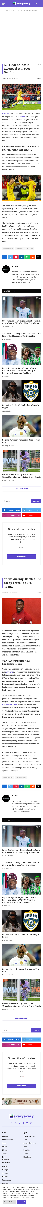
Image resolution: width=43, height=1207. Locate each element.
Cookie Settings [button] (9, 1202)
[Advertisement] (21, 36)
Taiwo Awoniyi (21, 777)
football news (8, 248)
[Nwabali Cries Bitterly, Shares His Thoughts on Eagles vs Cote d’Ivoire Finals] (21, 461)
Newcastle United (9, 705)
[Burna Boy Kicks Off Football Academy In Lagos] (21, 391)
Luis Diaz (6, 114)
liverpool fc (20, 248)
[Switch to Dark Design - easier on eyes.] (39, 4)
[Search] (36, 3)
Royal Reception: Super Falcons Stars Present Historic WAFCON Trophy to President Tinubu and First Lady (19, 370)
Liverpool (21, 117)
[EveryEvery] (21, 3)
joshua (6, 79)
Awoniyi (9, 672)
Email (21, 548)
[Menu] (3, 3)
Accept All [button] (21, 1202)
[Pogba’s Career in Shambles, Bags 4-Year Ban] (21, 426)
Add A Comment (21, 489)
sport (39, 79)
